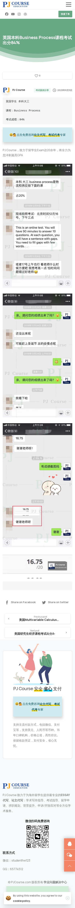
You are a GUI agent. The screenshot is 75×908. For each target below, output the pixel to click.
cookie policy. (22, 901)
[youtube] (13, 14)
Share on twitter (58, 602)
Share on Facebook (23, 602)
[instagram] (19, 14)
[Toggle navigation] (68, 4)
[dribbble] (25, 14)
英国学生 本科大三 (17, 101)
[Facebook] (7, 14)
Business (20, 110)
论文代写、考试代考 (47, 135)
